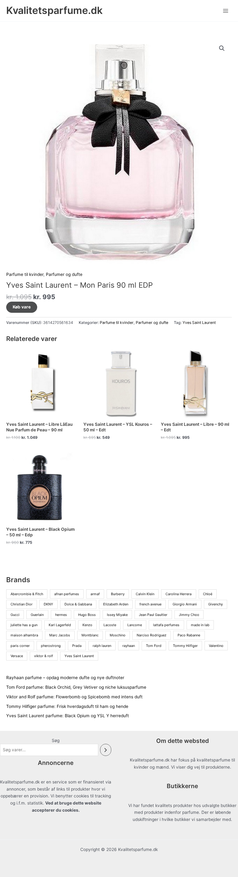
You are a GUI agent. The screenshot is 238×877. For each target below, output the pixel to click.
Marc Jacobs (59, 635)
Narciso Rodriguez (151, 635)
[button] (221, 48)
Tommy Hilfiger (185, 646)
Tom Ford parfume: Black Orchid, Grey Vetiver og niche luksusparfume (76, 687)
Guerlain (37, 615)
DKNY (48, 604)
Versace (17, 656)
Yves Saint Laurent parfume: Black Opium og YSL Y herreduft (67, 715)
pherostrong (51, 646)
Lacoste (110, 625)
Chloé (207, 594)
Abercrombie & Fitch (27, 594)
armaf (95, 594)
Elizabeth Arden (115, 604)
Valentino (216, 646)
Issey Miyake (117, 615)
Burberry (118, 594)
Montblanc (90, 635)
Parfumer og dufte (64, 274)
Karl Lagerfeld (60, 625)
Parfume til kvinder (24, 274)
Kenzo (87, 625)
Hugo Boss (87, 615)
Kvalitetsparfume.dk (54, 10)
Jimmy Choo (189, 615)
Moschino (118, 635)
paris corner (20, 646)
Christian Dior (22, 604)
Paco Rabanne (189, 635)
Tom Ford (153, 646)
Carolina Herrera (178, 594)
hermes (61, 615)
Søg (56, 740)
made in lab (200, 625)
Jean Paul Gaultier (153, 615)
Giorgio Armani (185, 604)
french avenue (150, 604)
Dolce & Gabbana (78, 604)
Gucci (15, 615)
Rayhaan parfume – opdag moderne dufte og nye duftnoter (65, 677)
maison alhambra (24, 635)
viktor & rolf (43, 656)
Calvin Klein (145, 594)
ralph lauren (102, 646)
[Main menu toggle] (226, 11)
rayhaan (128, 646)
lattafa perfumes (166, 625)
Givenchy (215, 604)
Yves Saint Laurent (199, 322)
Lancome (134, 625)
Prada (77, 646)
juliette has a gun (24, 625)
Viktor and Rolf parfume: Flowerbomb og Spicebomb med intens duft (74, 696)
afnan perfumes (66, 594)
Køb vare (22, 306)
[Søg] (105, 750)
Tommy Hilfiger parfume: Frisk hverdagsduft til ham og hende (67, 706)
